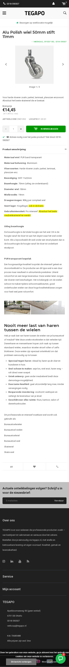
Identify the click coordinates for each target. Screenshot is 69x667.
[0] (64, 3)
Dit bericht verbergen (21, 662)
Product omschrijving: (14, 149)
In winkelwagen (49, 129)
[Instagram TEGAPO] (4, 561)
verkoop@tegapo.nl (16, 626)
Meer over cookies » (51, 662)
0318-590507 (13, 3)
